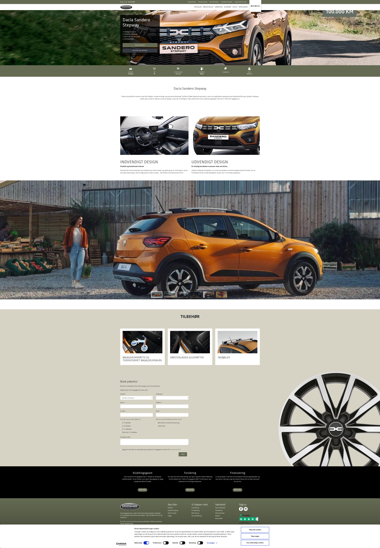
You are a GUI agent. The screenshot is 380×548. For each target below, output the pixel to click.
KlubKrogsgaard (226, 2)
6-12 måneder (127, 429)
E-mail (123, 411)
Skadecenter (219, 510)
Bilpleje (217, 516)
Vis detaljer (211, 543)
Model (123, 394)
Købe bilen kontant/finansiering (168, 423)
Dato (158, 411)
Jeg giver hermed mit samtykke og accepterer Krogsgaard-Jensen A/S (151, 449)
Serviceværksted (220, 508)
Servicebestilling (240, 2)
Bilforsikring (214, 2)
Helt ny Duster (172, 513)
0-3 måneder (126, 423)
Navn (122, 402)
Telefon (159, 402)
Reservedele (219, 518)
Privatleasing (202, 2)
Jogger (170, 516)
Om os (235, 7)
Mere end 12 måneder (129, 432)
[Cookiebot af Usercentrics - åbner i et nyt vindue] (121, 544)
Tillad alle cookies (255, 530)
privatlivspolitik (175, 449)
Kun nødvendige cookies (255, 543)
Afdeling (159, 394)
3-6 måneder (126, 426)
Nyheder (227, 7)
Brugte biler (208, 7)
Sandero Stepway (173, 510)
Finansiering (191, 2)
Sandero (170, 508)
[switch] (166, 542)
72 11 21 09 (131, 2)
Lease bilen (161, 426)
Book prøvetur (140, 45)
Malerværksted (219, 513)
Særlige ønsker (125, 437)
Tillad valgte (255, 536)
